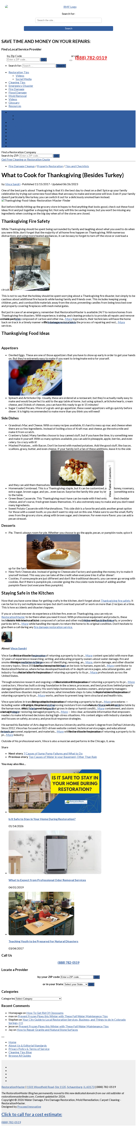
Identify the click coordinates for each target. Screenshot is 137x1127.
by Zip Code (14, 56)
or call (75, 56)
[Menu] (70, 60)
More (68, 318)
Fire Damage (16, 89)
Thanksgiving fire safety (115, 600)
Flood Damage (18, 92)
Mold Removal (18, 95)
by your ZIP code (48, 976)
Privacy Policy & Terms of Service (29, 1048)
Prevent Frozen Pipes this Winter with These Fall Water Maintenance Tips (63, 1016)
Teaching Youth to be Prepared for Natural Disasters (43, 941)
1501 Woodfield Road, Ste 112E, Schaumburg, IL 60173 (60, 1086)
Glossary (14, 102)
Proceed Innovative (29, 1106)
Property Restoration (50, 166)
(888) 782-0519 (91, 57)
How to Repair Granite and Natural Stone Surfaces (47, 1029)
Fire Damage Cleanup (22, 166)
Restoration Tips (19, 72)
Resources (15, 106)
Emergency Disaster (21, 85)
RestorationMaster (13, 617)
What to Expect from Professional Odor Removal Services (47, 880)
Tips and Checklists (77, 166)
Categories (8, 998)
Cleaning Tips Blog (20, 1052)
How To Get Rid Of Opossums (45, 1012)
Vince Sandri (12, 184)
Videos (20, 75)
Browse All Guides (20, 1055)
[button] (110, 481)
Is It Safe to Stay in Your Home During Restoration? (42, 819)
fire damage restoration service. (53, 627)
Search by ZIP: (10, 155)
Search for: (68, 13)
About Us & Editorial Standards (28, 1045)
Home (12, 1042)
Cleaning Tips (17, 82)
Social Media (24, 79)
